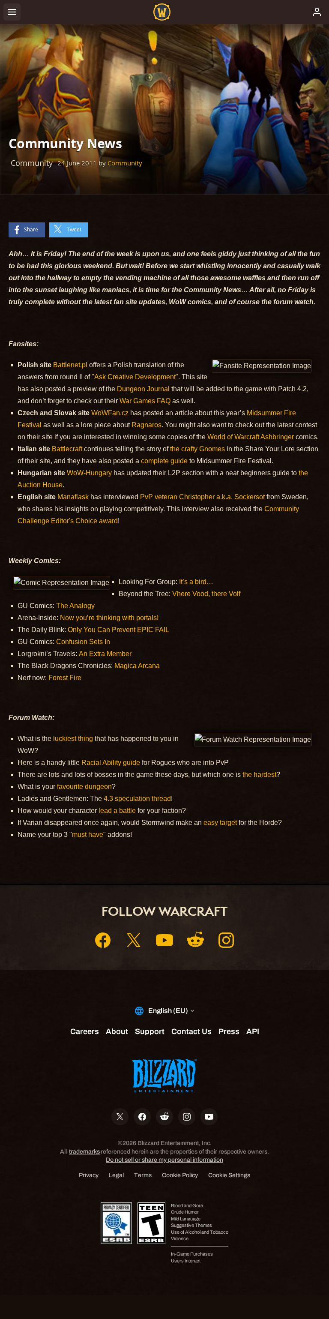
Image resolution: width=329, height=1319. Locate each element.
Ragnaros (147, 425)
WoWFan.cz (110, 413)
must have (87, 834)
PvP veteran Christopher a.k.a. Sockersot (202, 497)
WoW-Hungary (89, 473)
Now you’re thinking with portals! (109, 617)
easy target (220, 822)
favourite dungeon (84, 786)
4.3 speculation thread (137, 798)
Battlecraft (67, 449)
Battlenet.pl (70, 365)
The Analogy (75, 605)
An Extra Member (105, 653)
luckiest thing (73, 738)
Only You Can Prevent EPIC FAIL (118, 629)
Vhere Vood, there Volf (206, 593)
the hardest (259, 774)
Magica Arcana (137, 665)
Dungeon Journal (143, 389)
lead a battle (117, 810)
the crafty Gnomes (197, 449)
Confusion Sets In (83, 641)
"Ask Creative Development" (135, 377)
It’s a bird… (196, 581)
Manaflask (73, 497)
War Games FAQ (145, 401)
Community (125, 163)
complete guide (164, 461)
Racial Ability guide (110, 762)
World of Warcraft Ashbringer (250, 437)
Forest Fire (64, 677)
